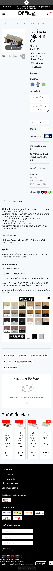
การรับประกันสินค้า (9, 479)
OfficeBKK (42, 168)
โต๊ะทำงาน (22, 355)
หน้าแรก (6, 24)
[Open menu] (3, 13)
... (11, 24)
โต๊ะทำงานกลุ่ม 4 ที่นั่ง (21, 24)
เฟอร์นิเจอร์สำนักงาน (23, 361)
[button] (47, 13)
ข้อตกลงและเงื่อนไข (10, 487)
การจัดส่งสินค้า (8, 474)
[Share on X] (42, 192)
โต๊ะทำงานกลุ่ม (9, 355)
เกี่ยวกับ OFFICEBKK (11, 483)
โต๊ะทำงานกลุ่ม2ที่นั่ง (38, 355)
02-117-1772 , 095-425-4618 (15, 6)
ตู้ (10, 361)
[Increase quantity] (48, 129)
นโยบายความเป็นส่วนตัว (11, 564)
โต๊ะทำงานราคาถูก (10, 367)
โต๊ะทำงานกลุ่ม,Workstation (37, 179)
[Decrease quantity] (41, 129)
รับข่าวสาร (7, 548)
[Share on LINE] (49, 192)
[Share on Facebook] (38, 192)
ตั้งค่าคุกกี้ (41, 563)
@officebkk (21, 8)
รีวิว (26, 403)
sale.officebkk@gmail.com (38, 6)
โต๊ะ (4, 361)
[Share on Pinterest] (45, 192)
